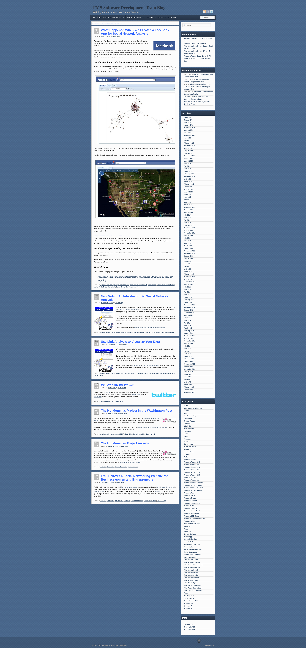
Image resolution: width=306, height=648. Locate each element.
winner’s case (142, 460)
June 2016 (187, 197)
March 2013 (188, 271)
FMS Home (97, 17)
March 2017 (188, 182)
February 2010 (189, 359)
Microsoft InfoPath (190, 500)
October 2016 (188, 189)
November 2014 (189, 228)
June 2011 (187, 320)
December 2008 (189, 392)
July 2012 (187, 287)
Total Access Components (193, 565)
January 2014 (188, 248)
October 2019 (188, 148)
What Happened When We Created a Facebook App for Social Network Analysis (135, 31)
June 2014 (187, 241)
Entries (188, 624)
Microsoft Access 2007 (192, 465)
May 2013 (187, 266)
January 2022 (188, 125)
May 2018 (187, 166)
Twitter (108, 392)
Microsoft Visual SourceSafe (194, 519)
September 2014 (189, 233)
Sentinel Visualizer (163, 285)
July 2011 (187, 318)
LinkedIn (187, 454)
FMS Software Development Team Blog (129, 7)
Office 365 (187, 526)
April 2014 (187, 243)
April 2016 (187, 202)
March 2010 (188, 356)
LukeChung (116, 36)
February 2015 (189, 225)
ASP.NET (121, 434)
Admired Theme (209, 645)
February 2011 (189, 331)
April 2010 (187, 354)
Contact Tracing (189, 421)
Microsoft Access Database (193, 483)
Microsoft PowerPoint (192, 511)
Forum (186, 441)
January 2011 (188, 333)
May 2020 (187, 140)
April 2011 (187, 325)
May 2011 (187, 323)
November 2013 (189, 253)
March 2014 (188, 246)
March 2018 (188, 171)
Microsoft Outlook (190, 508)
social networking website (165, 487)
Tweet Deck (97, 397)
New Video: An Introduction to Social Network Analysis (134, 297)
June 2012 (187, 289)
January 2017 (188, 187)
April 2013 (187, 269)
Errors (186, 436)
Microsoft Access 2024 (192, 480)
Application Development (108, 285)
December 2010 (189, 336)
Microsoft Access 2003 (192, 462)
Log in (186, 622)
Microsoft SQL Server (128, 373)
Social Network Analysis (107, 287)
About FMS (172, 17)
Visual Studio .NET (168, 373)
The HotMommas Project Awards (125, 443)
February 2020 (189, 143)
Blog (185, 413)
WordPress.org (189, 629)
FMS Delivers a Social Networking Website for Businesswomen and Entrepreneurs (134, 477)
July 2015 (187, 215)
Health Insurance (190, 447)
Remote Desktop (190, 534)
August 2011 (188, 315)
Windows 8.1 (188, 608)
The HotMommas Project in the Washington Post (136, 410)
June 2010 (187, 348)
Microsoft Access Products (193, 488)
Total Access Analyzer (192, 562)
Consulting (128, 434)
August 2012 (188, 284)
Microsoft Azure (189, 493)
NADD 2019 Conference (192, 524)
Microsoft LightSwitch (192, 503)
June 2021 (187, 133)
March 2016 (188, 205)
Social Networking (122, 287)
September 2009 (189, 369)
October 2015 (188, 210)
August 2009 (188, 372)
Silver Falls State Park (192, 544)
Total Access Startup (191, 578)
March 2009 (188, 385)
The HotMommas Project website (130, 462)
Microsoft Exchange (191, 498)
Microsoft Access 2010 (192, 467)
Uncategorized (189, 596)
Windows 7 (188, 606)
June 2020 (187, 138)
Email (186, 434)
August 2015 (188, 212)
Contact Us (162, 17)
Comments (189, 627)
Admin (125, 345)
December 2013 (189, 251)
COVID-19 (187, 426)
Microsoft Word (189, 521)
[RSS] (204, 11)
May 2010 (187, 351)
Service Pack (188, 542)
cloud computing (123, 285)
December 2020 (189, 135)
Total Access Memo (191, 573)
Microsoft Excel (189, 495)
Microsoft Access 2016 (192, 472)
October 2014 (188, 230)
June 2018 (187, 164)
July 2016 (187, 194)
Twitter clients (136, 394)
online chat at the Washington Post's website (152, 427)
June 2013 (187, 264)
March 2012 (188, 297)
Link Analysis (115, 332)
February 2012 (189, 300)
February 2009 (189, 387)
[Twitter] (211, 11)
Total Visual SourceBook (193, 588)
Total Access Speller (191, 575)
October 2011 (188, 310)
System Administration (192, 554)
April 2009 (187, 382)
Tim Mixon (187, 97)
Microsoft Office (189, 506)
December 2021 (189, 128)
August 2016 (188, 192)
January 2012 (188, 302)
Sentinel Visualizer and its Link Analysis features (149, 328)
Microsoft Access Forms (193, 485)
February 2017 (189, 184)
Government (152, 285)
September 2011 (189, 313)
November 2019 (189, 146)
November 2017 (189, 176)
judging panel (158, 491)
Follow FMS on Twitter (117, 384)
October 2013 (188, 256)
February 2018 (189, 174)
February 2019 (189, 153)
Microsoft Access (190, 459)
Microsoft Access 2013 (192, 470)
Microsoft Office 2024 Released (195, 43)
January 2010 (188, 361)
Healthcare (187, 449)
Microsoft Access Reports (193, 490)
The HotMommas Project (129, 487)
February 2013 (189, 274)
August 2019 (188, 151)
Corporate (187, 423)
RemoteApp (188, 537)
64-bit (186, 405)
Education (187, 431)
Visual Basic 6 (189, 598)
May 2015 (187, 220)
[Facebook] (208, 11)
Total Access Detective (192, 567)
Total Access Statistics (192, 580)
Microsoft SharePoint (191, 513)
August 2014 (188, 236)
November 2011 (189, 307)
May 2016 (187, 199)
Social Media (188, 547)
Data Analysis (135, 285)
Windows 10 (188, 603)
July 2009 (187, 374)
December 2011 (189, 305)
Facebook (143, 285)
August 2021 (188, 130)
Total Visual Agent (190, 583)
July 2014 (187, 238)
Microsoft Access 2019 (192, 475)
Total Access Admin (191, 560)
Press (186, 529)
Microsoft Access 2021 (192, 477)
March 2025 (188, 117)
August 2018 (188, 161)
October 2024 (188, 120)
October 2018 (188, 158)
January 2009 (188, 390)
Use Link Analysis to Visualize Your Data (130, 341)
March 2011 (188, 328)
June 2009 (187, 377)
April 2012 (187, 295)
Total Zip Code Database (193, 591)
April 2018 (187, 169)
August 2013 (188, 259)
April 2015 (187, 223)
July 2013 (187, 261)
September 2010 (189, 341)
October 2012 (188, 279)
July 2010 (187, 346)
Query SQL (188, 531)
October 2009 (188, 367)
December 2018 (189, 156)
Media (186, 457)
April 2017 (187, 179)
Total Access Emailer (191, 570)
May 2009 (187, 379)
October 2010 (188, 338)
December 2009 (189, 364)
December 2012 (189, 277)
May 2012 (187, 292)
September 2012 (189, 282)
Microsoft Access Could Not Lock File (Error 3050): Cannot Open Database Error (197, 58)
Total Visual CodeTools (192, 585)
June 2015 (187, 217)
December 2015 (189, 207)
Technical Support (190, 557)
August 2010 (188, 343)
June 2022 (187, 122)
